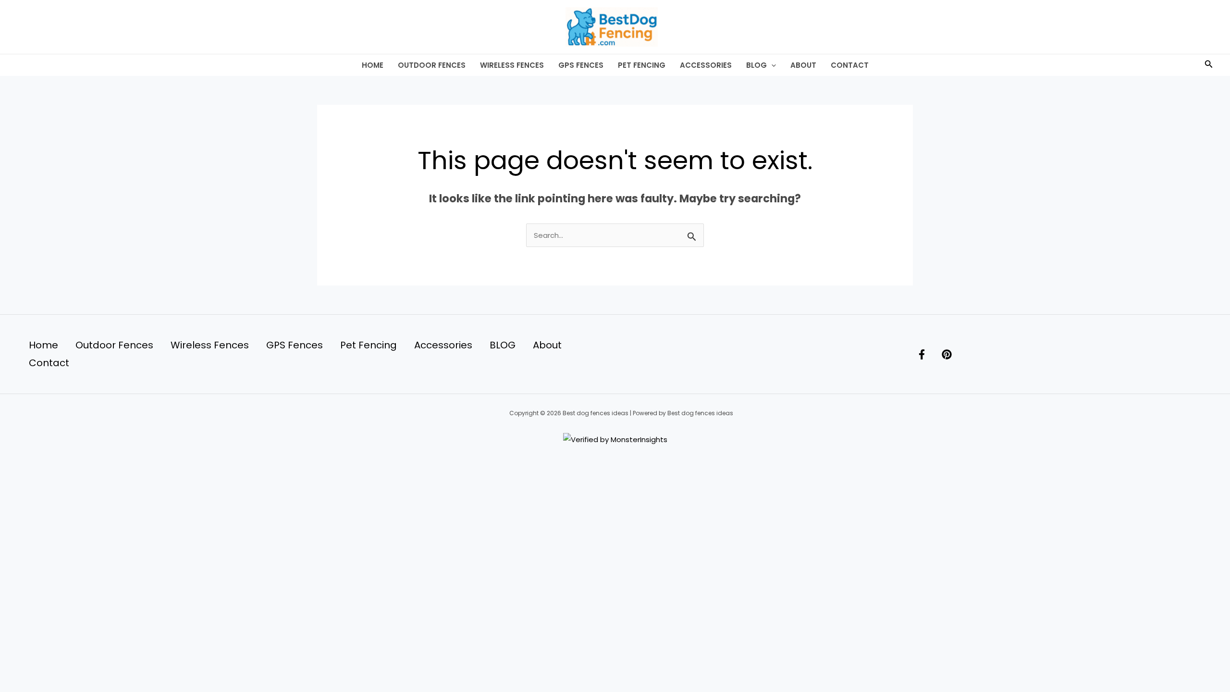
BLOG (756, 65)
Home (372, 65)
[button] (771, 65)
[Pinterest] (946, 354)
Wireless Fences (512, 65)
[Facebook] (921, 354)
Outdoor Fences (432, 65)
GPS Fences (580, 65)
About (803, 65)
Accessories (706, 65)
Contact (850, 65)
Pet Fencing (641, 65)
